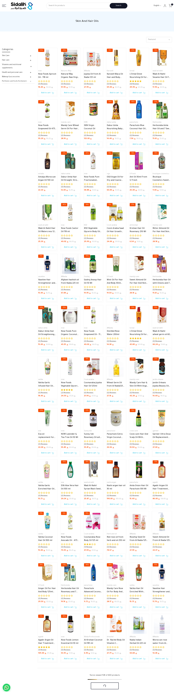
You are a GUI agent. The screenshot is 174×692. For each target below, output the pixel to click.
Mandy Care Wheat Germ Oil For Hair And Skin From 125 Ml (70, 128)
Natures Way (66, 71)
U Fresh (133, 174)
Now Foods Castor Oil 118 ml (69, 230)
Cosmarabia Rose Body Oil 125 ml (92, 539)
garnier (156, 431)
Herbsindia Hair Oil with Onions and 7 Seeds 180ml (161, 282)
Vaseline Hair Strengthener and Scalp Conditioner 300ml (161, 591)
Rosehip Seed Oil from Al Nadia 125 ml (138, 539)
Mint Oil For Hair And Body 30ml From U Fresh (115, 282)
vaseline (41, 277)
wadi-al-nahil (158, 71)
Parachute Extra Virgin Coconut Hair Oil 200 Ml (114, 436)
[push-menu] (4, 5)
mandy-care (66, 122)
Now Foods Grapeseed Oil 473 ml (46, 128)
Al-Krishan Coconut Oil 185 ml (93, 642)
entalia (41, 174)
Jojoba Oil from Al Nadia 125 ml (92, 76)
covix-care (134, 431)
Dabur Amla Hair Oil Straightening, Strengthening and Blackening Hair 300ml (47, 333)
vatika (40, 380)
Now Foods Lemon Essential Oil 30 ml (69, 642)
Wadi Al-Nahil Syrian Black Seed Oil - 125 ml (92, 488)
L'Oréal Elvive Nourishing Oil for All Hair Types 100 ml (138, 76)
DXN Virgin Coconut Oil (89, 127)
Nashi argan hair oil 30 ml (116, 487)
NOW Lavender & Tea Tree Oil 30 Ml (69, 436)
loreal (132, 71)
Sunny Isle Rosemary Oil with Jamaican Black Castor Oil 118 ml (92, 436)
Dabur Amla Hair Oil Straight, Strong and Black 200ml (70, 179)
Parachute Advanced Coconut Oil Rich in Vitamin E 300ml (93, 591)
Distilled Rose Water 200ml (113, 333)
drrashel (110, 637)
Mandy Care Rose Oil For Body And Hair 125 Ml (115, 591)
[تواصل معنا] (6, 687)
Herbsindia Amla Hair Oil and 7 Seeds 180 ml (162, 128)
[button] (44, 236)
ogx (108, 174)
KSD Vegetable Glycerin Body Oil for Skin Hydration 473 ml (93, 230)
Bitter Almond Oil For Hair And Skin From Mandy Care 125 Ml (161, 230)
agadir (155, 483)
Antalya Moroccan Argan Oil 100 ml (47, 179)
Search (118, 6)
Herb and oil (112, 534)
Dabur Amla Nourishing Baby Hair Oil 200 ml (114, 128)
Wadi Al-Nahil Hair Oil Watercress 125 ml (47, 230)
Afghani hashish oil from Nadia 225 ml (70, 281)
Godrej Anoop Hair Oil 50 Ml (92, 281)
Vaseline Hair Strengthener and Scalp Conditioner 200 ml (46, 282)
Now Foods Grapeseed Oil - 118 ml (92, 333)
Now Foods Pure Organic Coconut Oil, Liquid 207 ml (69, 333)
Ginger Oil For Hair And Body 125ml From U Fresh (47, 591)
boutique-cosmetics (161, 174)
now (40, 71)
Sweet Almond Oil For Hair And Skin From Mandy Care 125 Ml (138, 282)
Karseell (110, 71)
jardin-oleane (158, 380)
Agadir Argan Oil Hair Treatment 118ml (45, 642)
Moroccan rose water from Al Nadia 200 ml (160, 642)
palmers (110, 688)
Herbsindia (157, 122)
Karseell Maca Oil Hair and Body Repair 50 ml (115, 76)
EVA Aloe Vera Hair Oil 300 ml (70, 487)
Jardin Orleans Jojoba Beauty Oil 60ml (161, 385)
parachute (134, 122)
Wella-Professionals (92, 637)
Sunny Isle (88, 431)
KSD (85, 225)
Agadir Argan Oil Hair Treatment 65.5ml (160, 488)
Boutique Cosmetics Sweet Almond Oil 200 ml (161, 179)
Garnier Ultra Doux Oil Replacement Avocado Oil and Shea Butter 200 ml (162, 436)
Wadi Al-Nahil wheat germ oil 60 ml (161, 333)
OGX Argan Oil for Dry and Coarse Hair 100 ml (115, 179)
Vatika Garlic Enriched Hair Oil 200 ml (46, 488)
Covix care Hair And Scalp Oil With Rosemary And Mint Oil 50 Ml (139, 436)
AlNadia (87, 71)
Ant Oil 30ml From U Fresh (138, 179)
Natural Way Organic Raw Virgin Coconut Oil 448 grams (70, 76)
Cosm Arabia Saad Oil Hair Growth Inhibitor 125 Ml (115, 230)
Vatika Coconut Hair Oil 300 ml (45, 539)
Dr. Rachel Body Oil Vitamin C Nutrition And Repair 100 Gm (116, 642)
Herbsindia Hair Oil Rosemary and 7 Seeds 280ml (70, 591)
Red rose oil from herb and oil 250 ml (116, 539)
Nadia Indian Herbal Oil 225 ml (138, 642)
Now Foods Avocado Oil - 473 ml (69, 539)
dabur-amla (111, 122)
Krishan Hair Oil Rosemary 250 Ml (138, 230)
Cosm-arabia (112, 225)
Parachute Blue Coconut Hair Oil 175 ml (137, 128)
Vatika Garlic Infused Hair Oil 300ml (45, 385)
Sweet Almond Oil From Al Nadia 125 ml (161, 539)
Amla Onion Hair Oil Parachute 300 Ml (139, 487)
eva (39, 431)
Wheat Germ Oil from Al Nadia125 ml (115, 385)
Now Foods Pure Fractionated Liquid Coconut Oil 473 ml (92, 179)
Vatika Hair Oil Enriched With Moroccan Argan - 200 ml (138, 591)
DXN (85, 122)
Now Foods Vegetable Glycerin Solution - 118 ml (70, 385)
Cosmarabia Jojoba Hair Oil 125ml (93, 384)
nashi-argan (111, 483)
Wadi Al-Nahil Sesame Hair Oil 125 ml (162, 76)
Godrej (87, 277)
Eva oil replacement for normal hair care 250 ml (46, 436)
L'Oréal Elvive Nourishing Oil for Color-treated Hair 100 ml (138, 333)
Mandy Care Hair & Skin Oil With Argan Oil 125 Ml (139, 385)
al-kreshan (134, 225)
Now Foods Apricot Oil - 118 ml (47, 76)
